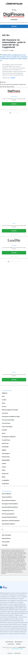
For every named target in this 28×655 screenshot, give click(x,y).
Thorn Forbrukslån (7, 426)
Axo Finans (5, 413)
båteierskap (9, 84)
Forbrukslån (5, 446)
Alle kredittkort (6, 538)
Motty (4, 433)
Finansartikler (6, 542)
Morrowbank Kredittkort (9, 500)
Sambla (4, 463)
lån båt (4, 86)
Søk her (14, 26)
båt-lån (4, 84)
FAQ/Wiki (4, 545)
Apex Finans (5, 443)
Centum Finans (6, 423)
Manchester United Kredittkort (11, 520)
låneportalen (10, 86)
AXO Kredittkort (6, 493)
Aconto (4, 406)
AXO (3, 396)
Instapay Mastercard (8, 510)
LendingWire (5, 480)
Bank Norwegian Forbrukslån (10, 410)
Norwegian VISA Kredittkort (10, 503)
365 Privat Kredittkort (8, 514)
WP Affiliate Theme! (17, 648)
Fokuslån (4, 430)
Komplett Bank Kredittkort (9, 517)
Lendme (4, 399)
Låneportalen (14, 4)
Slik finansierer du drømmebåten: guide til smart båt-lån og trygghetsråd (13, 43)
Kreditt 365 (5, 473)
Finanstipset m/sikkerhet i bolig (10, 416)
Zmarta (4, 467)
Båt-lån (4, 82)
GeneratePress (22, 647)
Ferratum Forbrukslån (8, 420)
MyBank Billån (6, 460)
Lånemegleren (6, 453)
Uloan (3, 403)
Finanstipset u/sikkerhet (9, 436)
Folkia (3, 470)
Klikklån (4, 450)
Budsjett (15, 84)
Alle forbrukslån (6, 535)
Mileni (3, 477)
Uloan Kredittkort (7, 497)
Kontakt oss (10, 653)
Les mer (13, 78)
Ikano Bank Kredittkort (8, 524)
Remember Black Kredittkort (10, 507)
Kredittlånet (5, 483)
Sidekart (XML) (17, 653)
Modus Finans (6, 456)
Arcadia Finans (6, 440)
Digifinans (4, 393)
